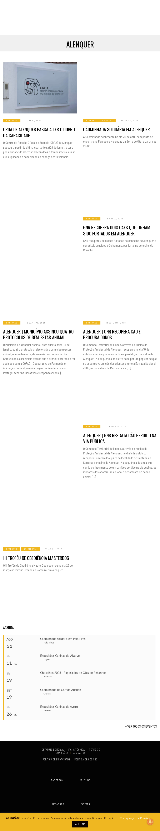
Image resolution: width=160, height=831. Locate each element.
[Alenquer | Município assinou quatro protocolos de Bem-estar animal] (40, 290)
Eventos (91, 120)
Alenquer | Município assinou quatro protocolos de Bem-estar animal (38, 334)
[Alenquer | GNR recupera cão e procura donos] (120, 290)
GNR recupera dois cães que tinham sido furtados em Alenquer (116, 230)
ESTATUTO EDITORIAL (53, 749)
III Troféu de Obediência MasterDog (36, 558)
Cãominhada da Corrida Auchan (60, 690)
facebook (57, 780)
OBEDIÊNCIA (30, 549)
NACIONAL (11, 120)
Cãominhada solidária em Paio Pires (62, 639)
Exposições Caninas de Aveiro (59, 706)
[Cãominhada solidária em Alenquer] (120, 87)
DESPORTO (11, 549)
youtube (85, 780)
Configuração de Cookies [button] (135, 818)
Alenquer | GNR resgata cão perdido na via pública (119, 438)
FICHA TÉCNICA (76, 749)
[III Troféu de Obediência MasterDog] (40, 516)
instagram (57, 804)
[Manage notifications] (150, 822)
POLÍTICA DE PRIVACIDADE (56, 759)
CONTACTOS (78, 752)
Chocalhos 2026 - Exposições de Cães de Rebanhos (73, 673)
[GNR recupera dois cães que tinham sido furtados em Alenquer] (120, 185)
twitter (85, 804)
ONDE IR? (107, 120)
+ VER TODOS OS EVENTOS (141, 726)
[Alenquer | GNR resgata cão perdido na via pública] (120, 400)
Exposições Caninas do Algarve (60, 655)
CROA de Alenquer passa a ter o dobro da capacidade (39, 132)
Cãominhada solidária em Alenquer (116, 129)
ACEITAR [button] (80, 824)
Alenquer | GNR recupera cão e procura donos (112, 334)
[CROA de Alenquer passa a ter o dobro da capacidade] (40, 87)
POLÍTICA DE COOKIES (86, 759)
